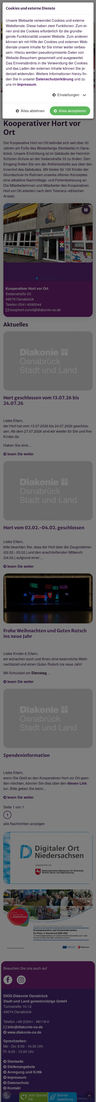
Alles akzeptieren (72, 110)
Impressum (26, 84)
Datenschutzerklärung (54, 79)
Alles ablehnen (32, 110)
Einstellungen (68, 94)
